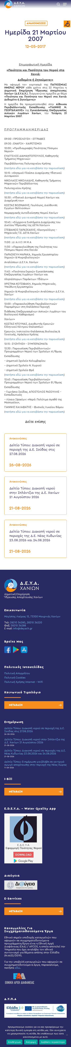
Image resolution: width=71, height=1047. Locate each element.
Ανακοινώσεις (36, 23)
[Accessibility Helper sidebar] (67, 24)
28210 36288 (18, 625)
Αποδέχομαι (14, 1042)
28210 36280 (17, 622)
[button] (65, 4)
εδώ (17, 968)
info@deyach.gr (22, 628)
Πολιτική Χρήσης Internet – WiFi (23, 682)
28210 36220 (34, 622)
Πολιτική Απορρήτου (17, 673)
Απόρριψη (31, 1042)
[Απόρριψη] (67, 1035)
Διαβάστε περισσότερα (53, 1042)
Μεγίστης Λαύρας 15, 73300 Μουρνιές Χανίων (32, 616)
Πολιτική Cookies (14, 677)
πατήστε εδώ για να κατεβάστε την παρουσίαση (34, 168)
